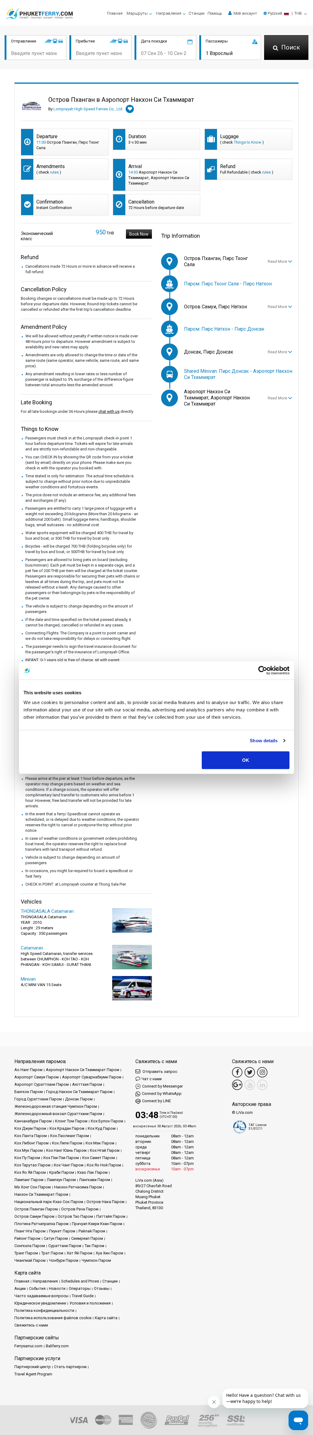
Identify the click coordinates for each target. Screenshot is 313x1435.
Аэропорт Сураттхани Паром (41, 1084)
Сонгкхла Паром (29, 1245)
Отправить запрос (159, 1071)
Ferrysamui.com (28, 1346)
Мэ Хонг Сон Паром (32, 1187)
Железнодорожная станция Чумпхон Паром (55, 1106)
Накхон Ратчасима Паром (78, 1187)
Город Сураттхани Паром (38, 1099)
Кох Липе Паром (67, 1143)
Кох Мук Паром (28, 1150)
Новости (57, 1288)
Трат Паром (52, 1253)
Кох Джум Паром (30, 1128)
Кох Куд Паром (102, 1128)
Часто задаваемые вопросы (41, 1296)
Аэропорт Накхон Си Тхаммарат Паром (82, 1069)
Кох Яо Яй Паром (30, 1172)
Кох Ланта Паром (30, 1135)
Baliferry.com (57, 1346)
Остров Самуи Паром (34, 1216)
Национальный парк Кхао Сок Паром (48, 1201)
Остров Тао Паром (75, 1216)
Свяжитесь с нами (31, 1325)
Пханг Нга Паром (30, 1231)
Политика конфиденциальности (44, 1310)
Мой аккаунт (245, 13)
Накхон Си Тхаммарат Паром (41, 1194)
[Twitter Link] (250, 1072)
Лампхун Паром (61, 1179)
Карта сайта (106, 1318)
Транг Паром (26, 1253)
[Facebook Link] (237, 1072)
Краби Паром (61, 1172)
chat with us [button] (109, 411)
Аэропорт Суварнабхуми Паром (91, 1077)
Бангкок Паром (28, 1091)
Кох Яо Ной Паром (104, 1165)
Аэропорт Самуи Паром (36, 1077)
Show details (264, 740)
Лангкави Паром (94, 1179)
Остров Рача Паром (79, 1209)
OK (245, 759)
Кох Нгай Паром (105, 1150)
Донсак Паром (79, 1099)
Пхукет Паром (62, 1231)
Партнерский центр (32, 1366)
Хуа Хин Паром (109, 1253)
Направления (45, 1281)
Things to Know (247, 142)
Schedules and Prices (80, 1281)
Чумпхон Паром (96, 1260)
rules (54, 172)
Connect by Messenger (162, 1086)
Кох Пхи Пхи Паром (61, 1157)
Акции (20, 1288)
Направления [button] (168, 13)
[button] (285, 13)
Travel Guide (83, 1296)
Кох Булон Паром (107, 1121)
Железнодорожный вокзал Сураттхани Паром (58, 1113)
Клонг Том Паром (71, 1121)
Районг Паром (27, 1238)
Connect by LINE (156, 1101)
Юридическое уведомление (40, 1303)
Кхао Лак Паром (92, 1172)
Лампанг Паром (28, 1179)
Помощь (215, 13)
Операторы (79, 1288)
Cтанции (196, 13)
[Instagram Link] (262, 1072)
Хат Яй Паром (79, 1253)
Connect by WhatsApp (162, 1093)
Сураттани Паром (64, 1245)
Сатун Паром (56, 1238)
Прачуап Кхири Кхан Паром (97, 1223)
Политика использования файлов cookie (52, 1318)
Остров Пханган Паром (36, 1209)
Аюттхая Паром (87, 1084)
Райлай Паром (92, 1231)
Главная (115, 13)
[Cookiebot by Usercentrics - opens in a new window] (262, 670)
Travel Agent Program (33, 1374)
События (37, 1288)
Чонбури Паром (63, 1260)
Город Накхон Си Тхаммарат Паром (79, 1091)
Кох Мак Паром (100, 1143)
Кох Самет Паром (98, 1157)
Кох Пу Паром (27, 1157)
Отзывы (101, 1288)
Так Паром (94, 1245)
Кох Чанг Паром (68, 1165)
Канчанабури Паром (33, 1121)
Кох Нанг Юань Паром (66, 1150)
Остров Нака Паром (105, 1201)
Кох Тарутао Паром (32, 1165)
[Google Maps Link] (237, 1085)
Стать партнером (70, 1366)
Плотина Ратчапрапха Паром (41, 1223)
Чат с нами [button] (152, 1079)
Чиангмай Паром (30, 1260)
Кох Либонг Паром (31, 1143)
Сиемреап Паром (87, 1238)
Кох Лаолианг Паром (69, 1135)
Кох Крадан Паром (67, 1128)
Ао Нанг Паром (28, 1069)
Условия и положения (90, 1303)
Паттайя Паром (110, 1216)
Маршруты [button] (137, 13)
